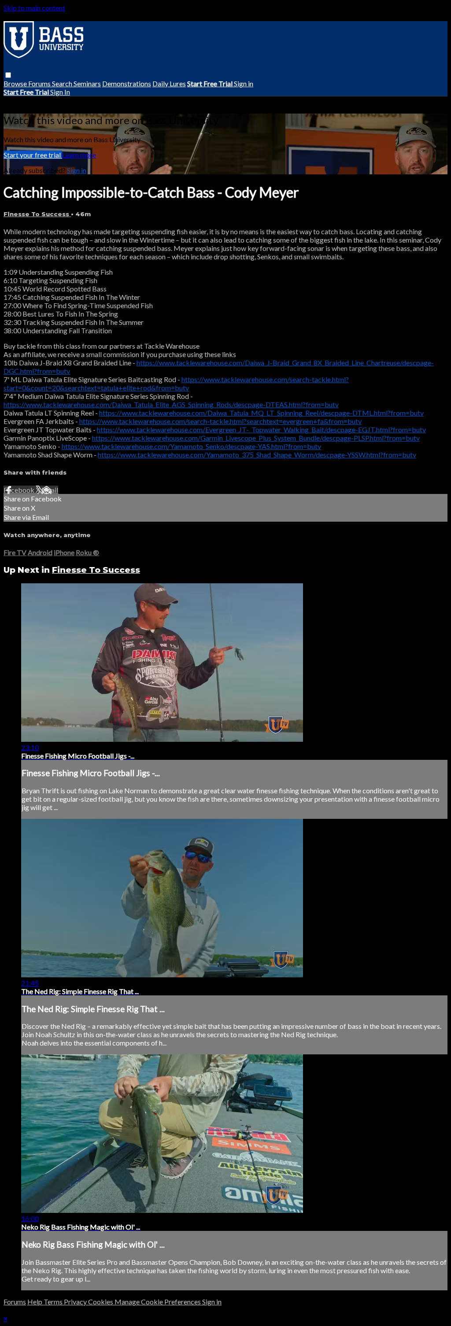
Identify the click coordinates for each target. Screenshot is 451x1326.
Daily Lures (169, 83)
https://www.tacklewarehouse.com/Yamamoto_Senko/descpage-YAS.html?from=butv (191, 446)
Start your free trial (33, 155)
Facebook (20, 490)
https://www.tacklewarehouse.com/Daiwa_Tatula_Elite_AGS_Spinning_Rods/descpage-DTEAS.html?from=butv (171, 404)
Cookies (101, 1301)
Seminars (87, 83)
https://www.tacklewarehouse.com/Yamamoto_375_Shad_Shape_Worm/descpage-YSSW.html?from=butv (257, 454)
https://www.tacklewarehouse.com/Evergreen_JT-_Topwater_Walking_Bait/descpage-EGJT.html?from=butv (261, 429)
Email (49, 490)
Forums (40, 83)
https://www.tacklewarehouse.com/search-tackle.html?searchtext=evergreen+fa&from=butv (220, 421)
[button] (8, 75)
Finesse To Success (37, 213)
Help (35, 1301)
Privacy (76, 1301)
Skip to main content (34, 8)
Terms (54, 1301)
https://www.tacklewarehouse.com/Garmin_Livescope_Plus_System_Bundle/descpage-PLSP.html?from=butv (256, 438)
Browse (16, 83)
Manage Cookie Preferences (158, 1301)
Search (63, 83)
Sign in (243, 83)
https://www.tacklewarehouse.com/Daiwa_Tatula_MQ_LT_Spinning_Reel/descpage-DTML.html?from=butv (261, 413)
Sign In (60, 92)
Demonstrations (126, 83)
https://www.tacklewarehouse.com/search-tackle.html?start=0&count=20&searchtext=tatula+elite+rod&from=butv (176, 383)
